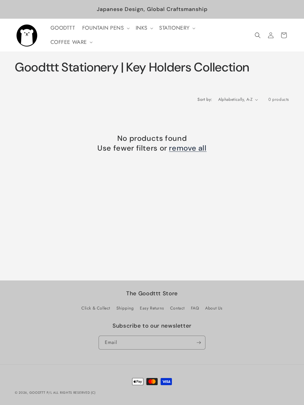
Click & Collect (95, 308)
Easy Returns (152, 308)
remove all (187, 148)
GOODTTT (37, 392)
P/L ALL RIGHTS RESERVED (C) (71, 392)
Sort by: (204, 99)
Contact (177, 308)
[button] (105, 28)
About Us (214, 308)
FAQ (195, 308)
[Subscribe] (198, 343)
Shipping (125, 308)
